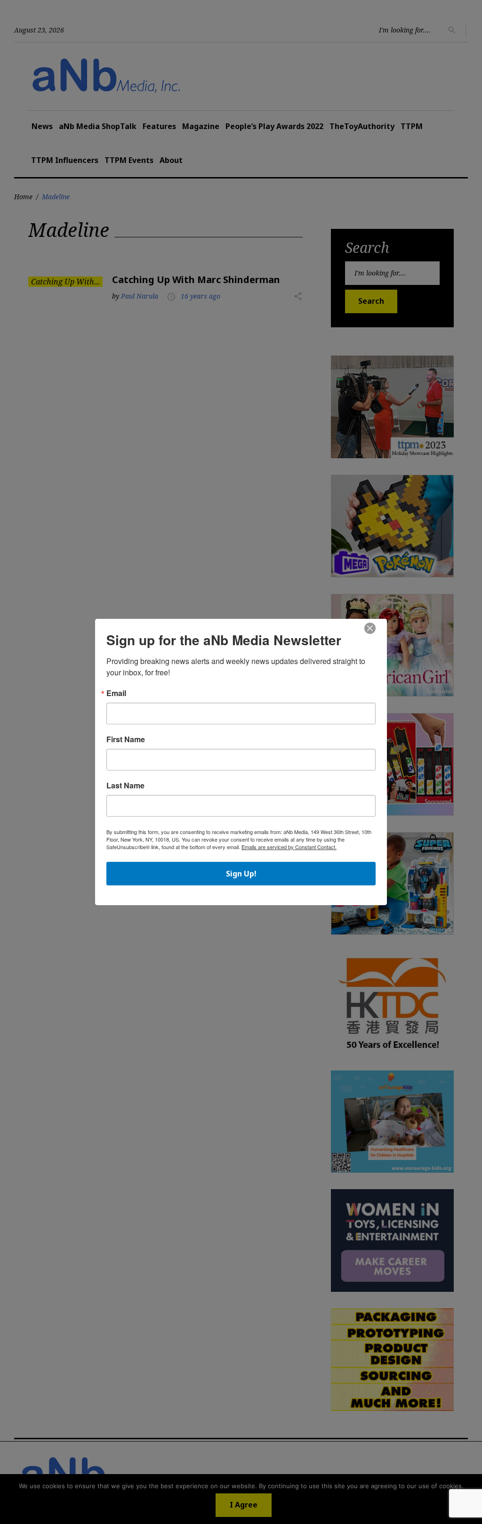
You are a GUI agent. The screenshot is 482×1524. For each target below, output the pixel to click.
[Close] (370, 629)
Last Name (125, 785)
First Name (125, 739)
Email (116, 693)
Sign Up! (241, 873)
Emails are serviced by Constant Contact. (289, 847)
